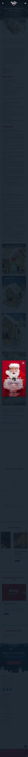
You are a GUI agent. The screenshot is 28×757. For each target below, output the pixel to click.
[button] (2, 3)
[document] (14, 378)
